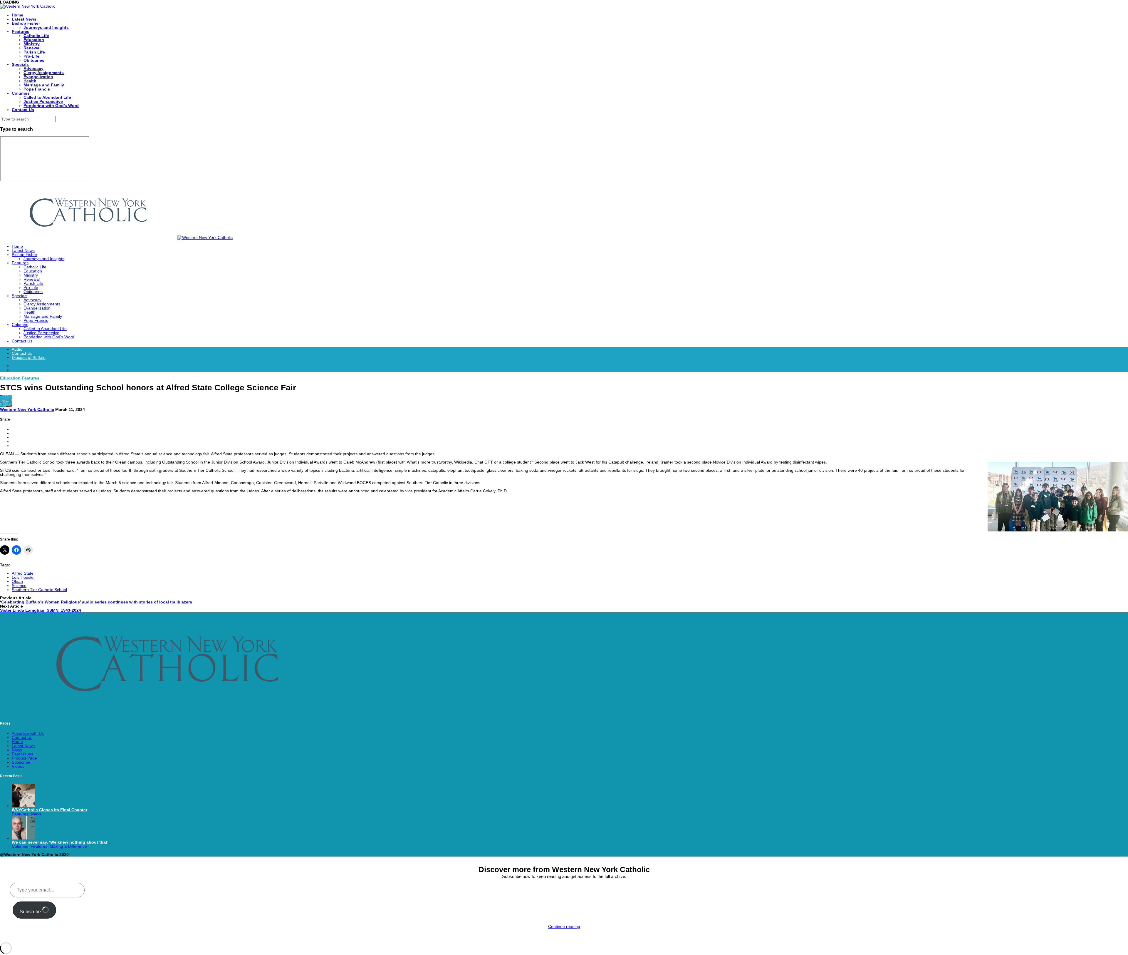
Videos (18, 766)
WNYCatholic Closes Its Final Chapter (49, 809)
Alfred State (22, 573)
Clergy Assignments (44, 72)
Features (20, 31)
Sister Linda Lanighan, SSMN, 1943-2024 (40, 610)
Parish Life (34, 52)
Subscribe (21, 762)
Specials (20, 64)
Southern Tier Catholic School (39, 589)
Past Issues (22, 754)
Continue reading (564, 926)
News (17, 749)
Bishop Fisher (26, 23)
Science (19, 585)
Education (34, 39)
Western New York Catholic (27, 409)
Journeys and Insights (46, 27)
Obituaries (34, 60)
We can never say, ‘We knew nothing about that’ (60, 842)
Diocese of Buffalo (29, 357)
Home (17, 15)
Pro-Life (31, 56)
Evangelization (38, 76)
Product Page (24, 758)
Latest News (24, 19)
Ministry (32, 43)
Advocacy (33, 68)
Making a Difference (68, 846)
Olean (17, 581)
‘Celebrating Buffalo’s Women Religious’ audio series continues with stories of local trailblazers (96, 602)
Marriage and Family (44, 85)
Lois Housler (23, 577)
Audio (17, 349)
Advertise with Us (28, 733)
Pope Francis (37, 89)
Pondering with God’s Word (51, 105)
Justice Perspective (43, 101)
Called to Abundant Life (47, 97)
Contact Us (23, 109)
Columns (21, 93)
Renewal (32, 48)
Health (30, 80)
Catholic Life (36, 35)
